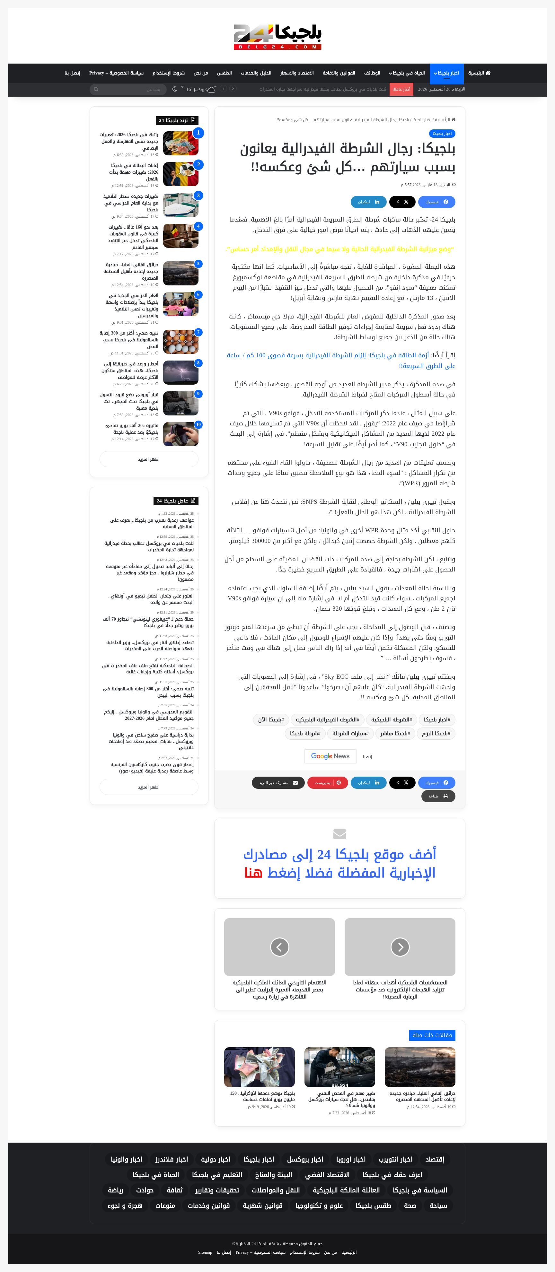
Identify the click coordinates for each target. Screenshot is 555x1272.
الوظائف (372, 73)
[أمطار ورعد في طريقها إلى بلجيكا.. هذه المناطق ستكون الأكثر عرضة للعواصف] (180, 373)
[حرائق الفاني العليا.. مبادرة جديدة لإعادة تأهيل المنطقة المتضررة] (420, 1067)
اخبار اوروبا (351, 1159)
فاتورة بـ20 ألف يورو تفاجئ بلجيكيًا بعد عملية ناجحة (131, 429)
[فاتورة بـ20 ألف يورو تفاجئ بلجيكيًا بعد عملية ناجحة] (180, 434)
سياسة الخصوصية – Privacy (116, 73)
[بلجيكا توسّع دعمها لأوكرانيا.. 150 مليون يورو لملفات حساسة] (259, 1067)
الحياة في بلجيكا (409, 73)
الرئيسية (477, 73)
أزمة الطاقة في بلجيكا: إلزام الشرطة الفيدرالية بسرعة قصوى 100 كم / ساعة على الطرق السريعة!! (341, 360)
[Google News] (330, 756)
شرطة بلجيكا (304, 733)
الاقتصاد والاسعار (297, 73)
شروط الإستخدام (169, 73)
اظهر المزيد (149, 459)
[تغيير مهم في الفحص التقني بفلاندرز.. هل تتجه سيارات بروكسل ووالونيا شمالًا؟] (339, 1067)
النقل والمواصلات (276, 1190)
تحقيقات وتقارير (217, 1190)
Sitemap (205, 1252)
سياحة (438, 1205)
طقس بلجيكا (373, 1205)
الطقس (224, 73)
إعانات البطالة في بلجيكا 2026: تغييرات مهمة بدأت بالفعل (133, 172)
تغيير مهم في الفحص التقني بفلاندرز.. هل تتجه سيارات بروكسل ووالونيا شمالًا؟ (341, 1099)
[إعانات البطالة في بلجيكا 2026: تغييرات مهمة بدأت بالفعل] (180, 174)
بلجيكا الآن (269, 720)
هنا (253, 872)
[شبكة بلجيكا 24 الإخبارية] (277, 35)
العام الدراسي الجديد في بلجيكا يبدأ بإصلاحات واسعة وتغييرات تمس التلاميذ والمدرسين (132, 305)
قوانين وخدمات (209, 1205)
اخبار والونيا (127, 1159)
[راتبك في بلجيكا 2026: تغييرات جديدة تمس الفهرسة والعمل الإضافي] (180, 143)
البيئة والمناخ (273, 1175)
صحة (410, 1205)
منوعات (165, 1205)
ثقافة (174, 1190)
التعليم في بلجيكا (217, 1175)
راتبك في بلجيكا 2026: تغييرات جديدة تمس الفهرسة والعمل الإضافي (129, 141)
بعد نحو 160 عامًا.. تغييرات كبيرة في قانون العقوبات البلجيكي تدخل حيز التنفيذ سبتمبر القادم (133, 237)
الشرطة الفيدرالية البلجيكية (326, 720)
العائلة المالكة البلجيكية (346, 1190)
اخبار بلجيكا (448, 73)
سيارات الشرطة (349, 733)
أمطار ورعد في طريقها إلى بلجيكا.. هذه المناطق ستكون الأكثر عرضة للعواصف (129, 371)
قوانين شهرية (263, 1205)
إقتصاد (435, 1159)
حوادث (145, 1190)
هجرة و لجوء (125, 1205)
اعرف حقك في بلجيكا (392, 1175)
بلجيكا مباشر (394, 733)
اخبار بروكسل (305, 1159)
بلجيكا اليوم (435, 733)
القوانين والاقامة (339, 73)
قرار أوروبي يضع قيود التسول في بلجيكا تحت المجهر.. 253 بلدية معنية (129, 401)
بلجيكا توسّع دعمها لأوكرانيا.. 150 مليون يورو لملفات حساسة (262, 1096)
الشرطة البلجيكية (390, 720)
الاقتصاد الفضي (327, 1175)
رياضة (115, 1190)
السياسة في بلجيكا (420, 1190)
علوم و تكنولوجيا (319, 1205)
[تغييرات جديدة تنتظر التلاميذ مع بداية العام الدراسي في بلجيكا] (180, 205)
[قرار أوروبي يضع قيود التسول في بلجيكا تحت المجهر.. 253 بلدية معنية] (180, 403)
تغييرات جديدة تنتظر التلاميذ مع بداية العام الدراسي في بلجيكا (130, 203)
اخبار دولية (216, 1159)
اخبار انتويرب (396, 1159)
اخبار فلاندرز (171, 1159)
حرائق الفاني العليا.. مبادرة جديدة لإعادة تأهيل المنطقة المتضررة (422, 1096)
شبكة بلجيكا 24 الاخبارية (257, 1244)
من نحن (201, 73)
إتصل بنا (72, 73)
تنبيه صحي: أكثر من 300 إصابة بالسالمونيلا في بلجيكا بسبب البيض (129, 340)
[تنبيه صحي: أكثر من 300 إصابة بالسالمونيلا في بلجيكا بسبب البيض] (180, 342)
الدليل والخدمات (256, 73)
